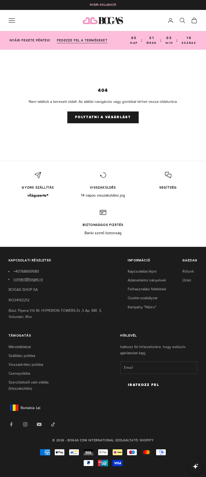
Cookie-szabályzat (142, 298)
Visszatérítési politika (26, 365)
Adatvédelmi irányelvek (147, 280)
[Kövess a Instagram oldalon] (25, 424)
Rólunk (188, 271)
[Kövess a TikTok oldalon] (53, 424)
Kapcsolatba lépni (142, 271)
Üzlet (186, 280)
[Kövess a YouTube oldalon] (39, 424)
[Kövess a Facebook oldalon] (11, 424)
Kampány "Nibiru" (142, 307)
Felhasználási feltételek (147, 289)
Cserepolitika (19, 373)
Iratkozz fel (143, 385)
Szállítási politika (22, 356)
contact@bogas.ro (28, 279)
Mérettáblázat (20, 347)
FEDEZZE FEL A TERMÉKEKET (82, 40)
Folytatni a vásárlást (103, 117)
